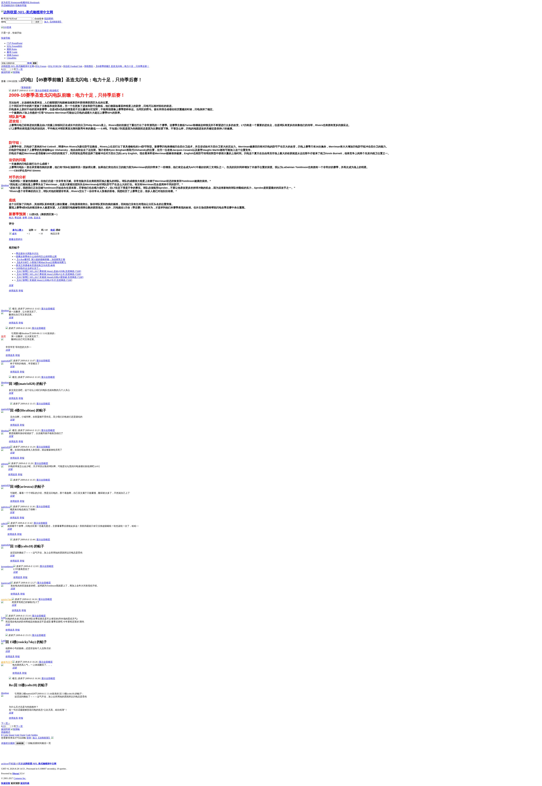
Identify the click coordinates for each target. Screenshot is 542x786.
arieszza (4, 464)
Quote (22, 735)
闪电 (30, 217)
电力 (11, 217)
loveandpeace (7, 566)
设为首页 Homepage (10, 2)
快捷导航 (5, 38)
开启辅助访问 (8, 5)
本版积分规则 (8, 743)
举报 (20, 290)
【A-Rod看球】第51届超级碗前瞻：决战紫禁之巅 (40, 259)
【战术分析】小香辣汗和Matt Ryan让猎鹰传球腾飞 (41, 262)
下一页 (19, 69)
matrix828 (5, 361)
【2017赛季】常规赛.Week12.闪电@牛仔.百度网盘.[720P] (44, 280)
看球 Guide (12, 52)
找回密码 (48, 18)
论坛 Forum (14, 46)
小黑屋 (19, 763)
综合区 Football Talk (72, 66)
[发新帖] (15, 72)
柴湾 (3, 336)
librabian (5, 185)
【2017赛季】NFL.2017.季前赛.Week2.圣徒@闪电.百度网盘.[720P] (48, 271)
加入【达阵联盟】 (53, 22)
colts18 (4, 523)
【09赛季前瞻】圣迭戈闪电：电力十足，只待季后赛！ (122, 66)
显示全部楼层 (42, 90)
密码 (3, 22)
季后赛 (18, 217)
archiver (4, 763)
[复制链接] (26, 87)
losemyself (6, 583)
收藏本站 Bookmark (30, 2)
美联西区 (88, 66)
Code (28, 735)
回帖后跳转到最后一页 (39, 743)
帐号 (3, 18)
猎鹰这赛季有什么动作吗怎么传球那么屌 (36, 256)
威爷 (14, 233)
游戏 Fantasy (13, 55)
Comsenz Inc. (20, 778)
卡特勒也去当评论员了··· (28, 268)
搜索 (29, 63)
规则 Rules (12, 49)
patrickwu (5, 507)
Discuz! (15, 773)
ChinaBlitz (11, 58)
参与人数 (17, 230)
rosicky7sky (6, 599)
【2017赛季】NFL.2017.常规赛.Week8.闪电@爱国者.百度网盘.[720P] (49, 277)
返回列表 (5, 72)
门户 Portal (14, 43)
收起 (53, 230)
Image (11, 735)
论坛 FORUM (54, 66)
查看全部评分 (15, 239)
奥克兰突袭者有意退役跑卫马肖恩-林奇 (35, 265)
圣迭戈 (37, 217)
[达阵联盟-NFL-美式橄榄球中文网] (27, 12)
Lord (3, 617)
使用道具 (13, 290)
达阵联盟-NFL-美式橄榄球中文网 (17, 66)
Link (17, 735)
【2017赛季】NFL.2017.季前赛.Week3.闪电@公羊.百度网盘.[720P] (48, 274)
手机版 (12, 763)
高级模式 (5, 732)
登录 (29, 738)
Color (5, 735)
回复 (11, 285)
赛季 (24, 217)
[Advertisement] (60, 301)
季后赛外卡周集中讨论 (27, 253)
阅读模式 (54, 90)
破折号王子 (6, 662)
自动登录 (39, 18)
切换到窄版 (21, 5)
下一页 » (5, 723)
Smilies (34, 735)
